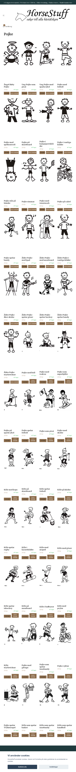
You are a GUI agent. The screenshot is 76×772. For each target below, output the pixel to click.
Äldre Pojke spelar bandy (63, 316)
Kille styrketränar (10, 666)
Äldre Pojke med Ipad (27, 259)
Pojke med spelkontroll (9, 143)
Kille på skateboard (27, 490)
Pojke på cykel (64, 202)
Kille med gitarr (64, 548)
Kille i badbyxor (46, 607)
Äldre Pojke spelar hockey (45, 316)
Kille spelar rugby (9, 548)
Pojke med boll (28, 373)
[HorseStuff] (44, 15)
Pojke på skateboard (27, 143)
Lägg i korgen (33, 381)
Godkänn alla (22, 767)
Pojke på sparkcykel (9, 431)
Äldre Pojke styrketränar (10, 373)
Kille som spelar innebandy (46, 726)
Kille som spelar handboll (64, 726)
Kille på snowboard (27, 607)
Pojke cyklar (63, 666)
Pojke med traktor (44, 373)
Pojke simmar (28, 202)
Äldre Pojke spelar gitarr (27, 316)
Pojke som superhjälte (62, 373)
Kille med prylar (61, 607)
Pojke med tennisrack (44, 202)
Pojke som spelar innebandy (44, 666)
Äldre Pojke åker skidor (9, 316)
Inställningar (53, 767)
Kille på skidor (64, 490)
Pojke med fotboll (62, 85)
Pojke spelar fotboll (27, 431)
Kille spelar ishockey (9, 607)
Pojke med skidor (62, 431)
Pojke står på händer (10, 202)
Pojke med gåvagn (26, 666)
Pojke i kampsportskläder (46, 143)
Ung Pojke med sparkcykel (46, 85)
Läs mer (6, 93)
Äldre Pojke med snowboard (46, 259)
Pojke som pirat (46, 431)
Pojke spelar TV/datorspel (10, 726)
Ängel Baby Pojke (9, 85)
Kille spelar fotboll (44, 490)
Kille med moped (43, 548)
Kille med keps (10, 490)
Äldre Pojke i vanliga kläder (64, 259)
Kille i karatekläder (28, 548)
